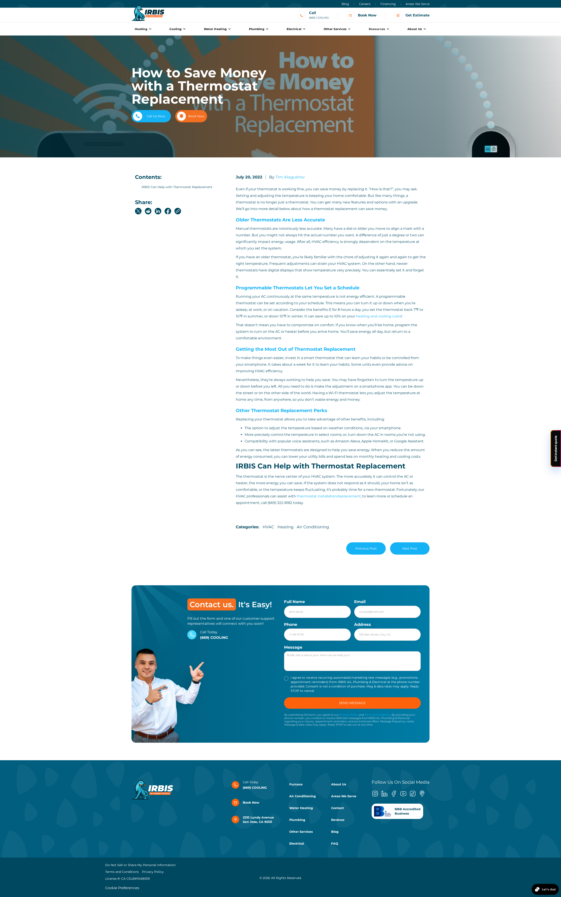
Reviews (337, 820)
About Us (338, 784)
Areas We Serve (418, 4)
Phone (290, 624)
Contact (337, 808)
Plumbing (297, 820)
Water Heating (301, 808)
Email (360, 602)
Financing (388, 4)
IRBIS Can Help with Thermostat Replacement (177, 187)
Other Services (301, 831)
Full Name (294, 602)
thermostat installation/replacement (329, 496)
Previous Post (366, 548)
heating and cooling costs (378, 316)
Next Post (409, 548)
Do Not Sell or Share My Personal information (140, 865)
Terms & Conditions (377, 714)
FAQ (334, 843)
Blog (345, 4)
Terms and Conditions (122, 872)
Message (293, 647)
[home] (147, 11)
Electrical (296, 843)
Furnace (296, 784)
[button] (143, 29)
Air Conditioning (302, 796)
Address (362, 624)
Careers (365, 4)
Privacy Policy (349, 714)
